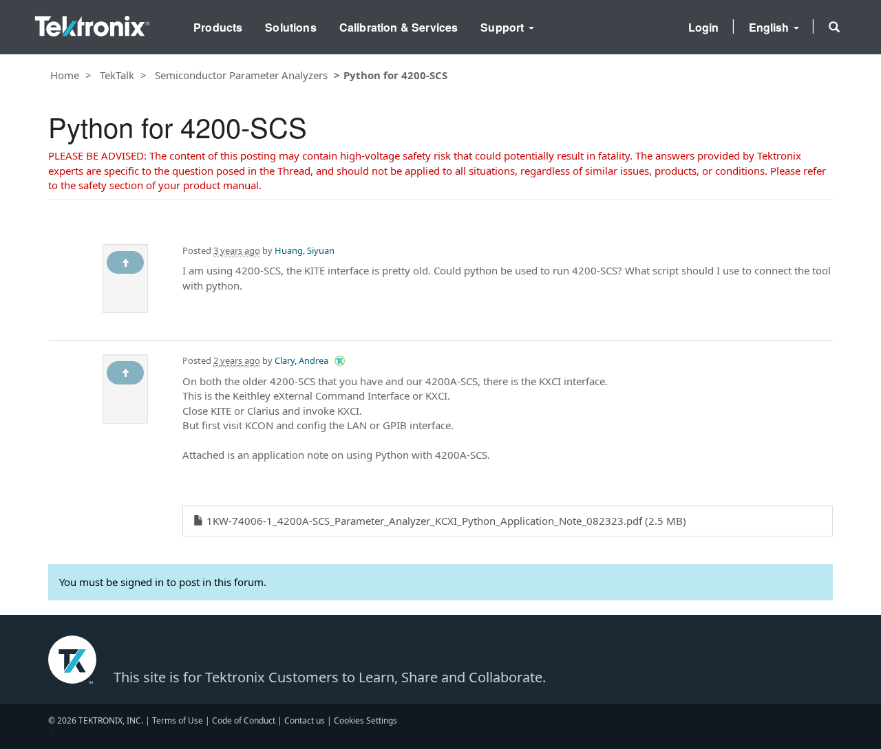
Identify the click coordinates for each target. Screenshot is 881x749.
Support (503, 27)
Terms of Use (177, 720)
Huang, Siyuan (305, 250)
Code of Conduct (243, 720)
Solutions (290, 27)
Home (64, 75)
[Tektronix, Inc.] (92, 23)
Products (217, 27)
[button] (834, 27)
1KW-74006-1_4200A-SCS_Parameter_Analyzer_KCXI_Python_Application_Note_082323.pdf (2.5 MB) (445, 521)
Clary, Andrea (301, 360)
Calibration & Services (398, 27)
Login (703, 27)
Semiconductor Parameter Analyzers (241, 75)
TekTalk (117, 75)
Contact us (304, 720)
